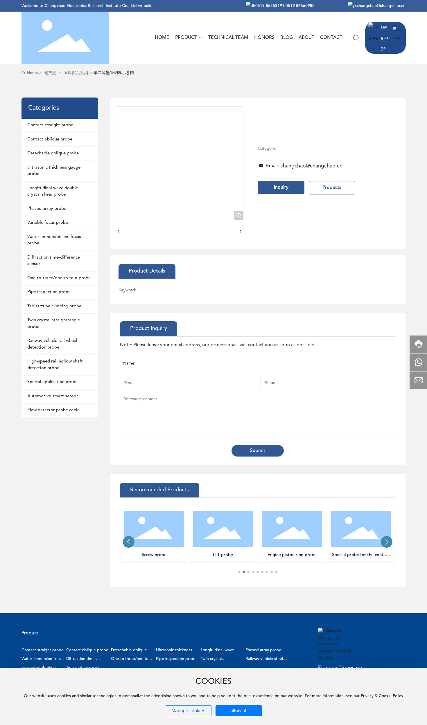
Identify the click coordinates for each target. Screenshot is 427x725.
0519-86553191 (269, 6)
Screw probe (154, 555)
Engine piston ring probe (292, 555)
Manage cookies (188, 710)
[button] (239, 572)
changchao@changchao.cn (381, 6)
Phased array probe (263, 650)
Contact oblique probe (87, 650)
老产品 (50, 73)
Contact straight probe (42, 650)
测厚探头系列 (76, 73)
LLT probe (223, 555)
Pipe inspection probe (176, 659)
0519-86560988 (300, 6)
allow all (238, 710)
